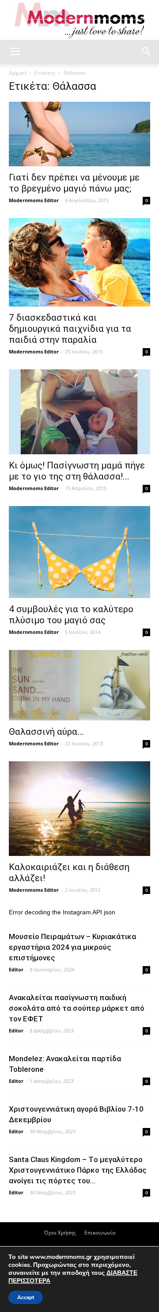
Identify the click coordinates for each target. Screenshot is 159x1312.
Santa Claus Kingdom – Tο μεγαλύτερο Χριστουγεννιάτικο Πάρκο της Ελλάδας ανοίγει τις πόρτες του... (78, 1170)
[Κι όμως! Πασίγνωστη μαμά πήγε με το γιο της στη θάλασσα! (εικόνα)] (79, 411)
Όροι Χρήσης (60, 1232)
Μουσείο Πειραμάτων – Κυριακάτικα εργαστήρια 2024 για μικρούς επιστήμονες (72, 947)
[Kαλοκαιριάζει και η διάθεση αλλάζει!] (79, 808)
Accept (25, 1297)
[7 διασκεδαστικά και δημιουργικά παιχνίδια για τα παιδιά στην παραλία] (79, 262)
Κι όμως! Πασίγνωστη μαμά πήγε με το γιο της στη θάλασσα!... (77, 471)
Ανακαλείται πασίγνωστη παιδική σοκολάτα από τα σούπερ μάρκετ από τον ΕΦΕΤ (76, 1008)
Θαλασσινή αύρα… (46, 731)
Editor (16, 969)
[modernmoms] (79, 20)
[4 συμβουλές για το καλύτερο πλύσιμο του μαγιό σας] (79, 552)
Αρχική (17, 73)
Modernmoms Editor (34, 200)
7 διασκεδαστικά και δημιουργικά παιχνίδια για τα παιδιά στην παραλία (70, 328)
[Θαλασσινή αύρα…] (79, 685)
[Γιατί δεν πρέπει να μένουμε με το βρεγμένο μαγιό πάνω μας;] (79, 134)
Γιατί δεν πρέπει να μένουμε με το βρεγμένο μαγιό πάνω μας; (74, 183)
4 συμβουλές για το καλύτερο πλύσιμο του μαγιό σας (71, 614)
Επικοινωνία (99, 1232)
